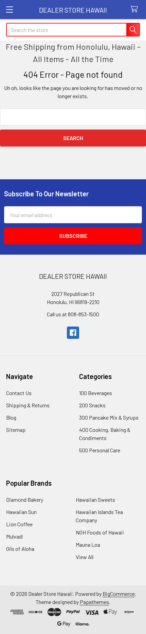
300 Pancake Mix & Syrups (109, 417)
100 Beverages (95, 393)
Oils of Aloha (20, 548)
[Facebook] (73, 333)
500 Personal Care (99, 450)
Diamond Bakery (24, 499)
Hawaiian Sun (21, 512)
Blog (11, 417)
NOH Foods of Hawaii (100, 532)
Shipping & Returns (28, 405)
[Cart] (135, 9)
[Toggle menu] (9, 9)
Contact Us (19, 393)
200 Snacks (92, 405)
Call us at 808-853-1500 (73, 314)
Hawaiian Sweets (95, 499)
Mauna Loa (88, 544)
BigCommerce (119, 593)
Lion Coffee (19, 524)
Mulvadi (14, 536)
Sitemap (15, 429)
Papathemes (94, 602)
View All (84, 557)
